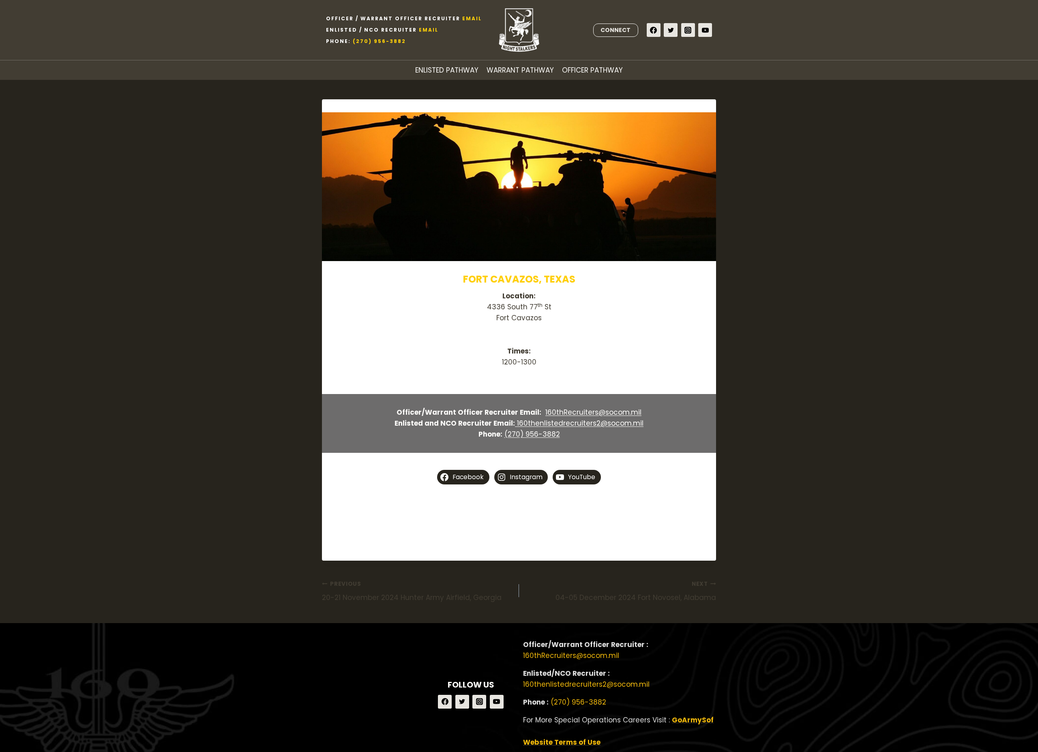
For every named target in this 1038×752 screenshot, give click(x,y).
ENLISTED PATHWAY (446, 70)
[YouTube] (705, 30)
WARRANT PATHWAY (520, 70)
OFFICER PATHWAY (592, 70)
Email (472, 18)
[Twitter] (671, 30)
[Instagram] (688, 30)
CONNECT (615, 30)
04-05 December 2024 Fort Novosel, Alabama (635, 591)
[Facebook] (654, 30)
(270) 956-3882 (379, 41)
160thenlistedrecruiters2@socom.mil (579, 423)
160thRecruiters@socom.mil (593, 412)
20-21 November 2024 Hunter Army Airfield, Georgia (412, 591)
